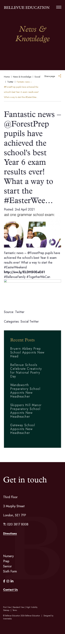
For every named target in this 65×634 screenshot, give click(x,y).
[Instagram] (7, 581)
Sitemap (6, 610)
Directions (10, 533)
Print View (7, 607)
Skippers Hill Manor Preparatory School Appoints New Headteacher (26, 411)
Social (25, 321)
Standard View (18, 607)
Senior (7, 566)
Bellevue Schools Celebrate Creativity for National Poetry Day (26, 371)
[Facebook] (4, 581)
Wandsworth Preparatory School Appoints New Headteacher (25, 391)
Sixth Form (10, 571)
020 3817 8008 (17, 524)
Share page (49, 76)
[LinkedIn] (12, 581)
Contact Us (10, 590)
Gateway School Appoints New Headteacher (22, 429)
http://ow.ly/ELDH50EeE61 (24, 272)
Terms (15, 610)
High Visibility (31, 607)
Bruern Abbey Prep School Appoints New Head (27, 352)
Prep (6, 561)
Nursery (8, 556)
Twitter (34, 321)
